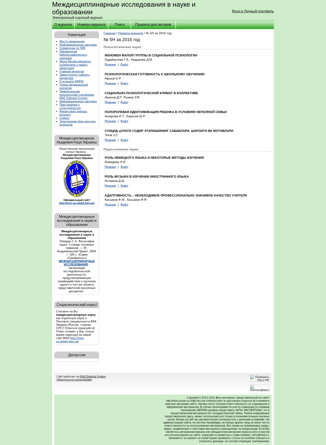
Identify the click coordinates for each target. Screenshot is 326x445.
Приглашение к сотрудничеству (70, 106)
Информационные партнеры (78, 44)
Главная (110, 33)
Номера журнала (91, 24)
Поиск (120, 24)
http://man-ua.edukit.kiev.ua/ (76, 203)
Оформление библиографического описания (73, 55)
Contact (64, 118)
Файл (124, 64)
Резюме (110, 64)
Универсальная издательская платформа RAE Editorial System (76, 95)
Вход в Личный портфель (253, 11)
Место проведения (71, 41)
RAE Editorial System (93, 376)
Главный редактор (71, 71)
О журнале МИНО (71, 81)
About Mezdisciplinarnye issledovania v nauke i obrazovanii (75, 65)
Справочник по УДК (72, 48)
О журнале (63, 24)
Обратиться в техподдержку (74, 379)
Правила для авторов (153, 24)
